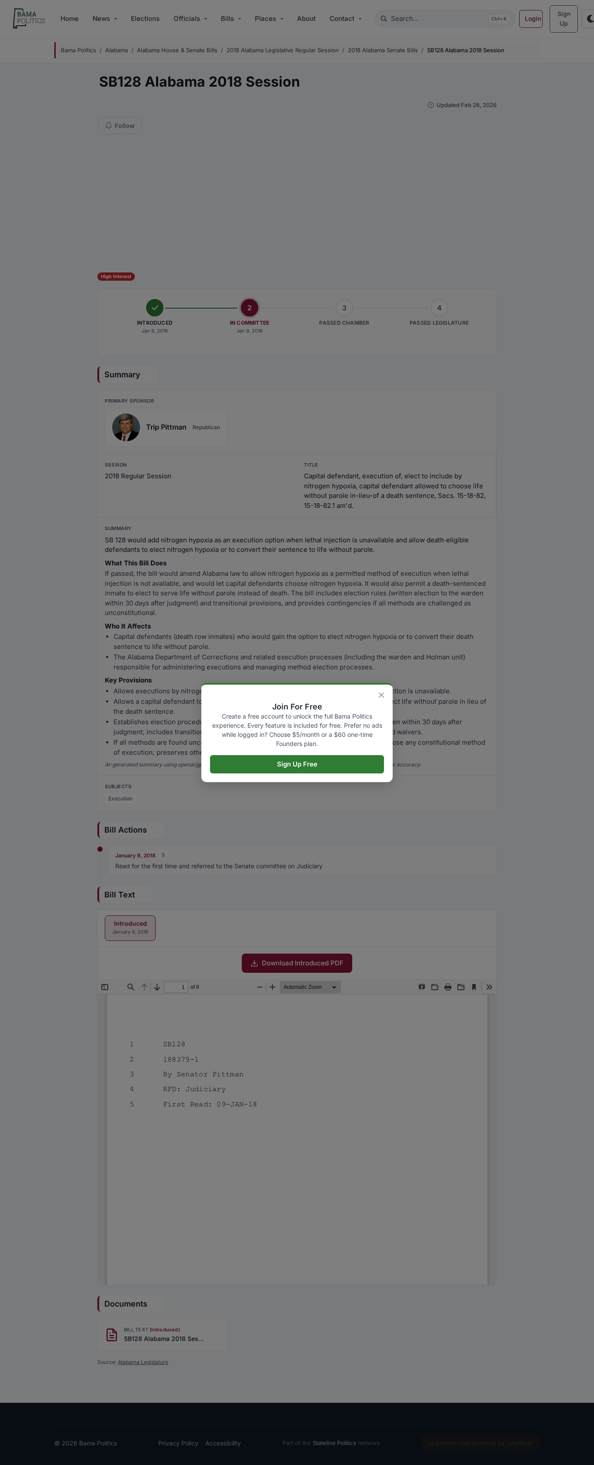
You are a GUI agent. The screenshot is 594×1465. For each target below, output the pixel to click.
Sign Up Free (297, 764)
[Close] (381, 695)
